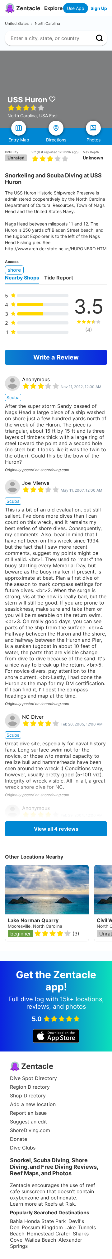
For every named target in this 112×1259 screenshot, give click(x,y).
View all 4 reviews (56, 829)
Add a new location (33, 1104)
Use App (75, 8)
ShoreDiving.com (30, 1130)
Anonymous (36, 379)
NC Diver (33, 717)
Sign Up (99, 8)
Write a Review (56, 357)
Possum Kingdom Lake (49, 1227)
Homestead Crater (48, 1233)
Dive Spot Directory (33, 1078)
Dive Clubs (22, 1148)
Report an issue (28, 1113)
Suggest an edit (28, 1121)
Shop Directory (28, 1095)
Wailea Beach (40, 1240)
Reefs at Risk (59, 1204)
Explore (53, 8)
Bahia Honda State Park (38, 1221)
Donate (18, 1139)
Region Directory (30, 1087)
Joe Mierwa (35, 483)
